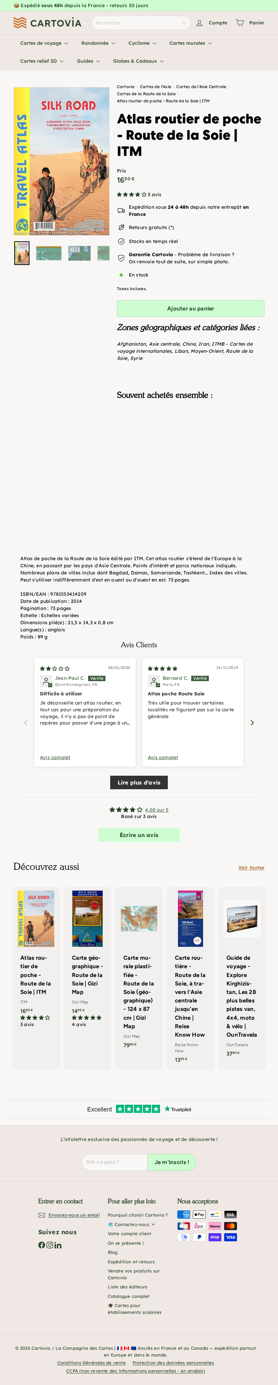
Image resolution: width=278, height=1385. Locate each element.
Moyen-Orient (207, 351)
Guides (86, 61)
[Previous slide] (25, 722)
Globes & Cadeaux (135, 61)
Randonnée (95, 43)
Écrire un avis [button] (139, 835)
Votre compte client (130, 1233)
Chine (189, 344)
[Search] (184, 23)
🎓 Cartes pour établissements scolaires (135, 1309)
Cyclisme (139, 43)
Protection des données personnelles (173, 1362)
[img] (55, 669)
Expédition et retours (131, 1261)
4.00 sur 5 (156, 810)
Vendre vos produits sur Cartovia (134, 1274)
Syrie (136, 358)
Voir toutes (251, 867)
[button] (132, 194)
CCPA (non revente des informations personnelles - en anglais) (135, 1370)
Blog (113, 1252)
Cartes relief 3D (39, 61)
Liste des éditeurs (127, 1286)
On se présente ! (126, 1243)
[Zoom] (61, 161)
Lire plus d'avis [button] (139, 782)
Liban (181, 351)
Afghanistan (131, 344)
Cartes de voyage (41, 43)
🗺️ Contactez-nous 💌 (132, 1224)
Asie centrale (164, 344)
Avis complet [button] (55, 757)
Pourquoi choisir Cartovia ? (138, 1215)
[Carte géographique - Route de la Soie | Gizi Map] (87, 961)
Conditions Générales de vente (91, 1362)
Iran (203, 344)
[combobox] (141, 23)
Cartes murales (188, 43)
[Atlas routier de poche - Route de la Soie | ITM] (190, 438)
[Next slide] (252, 722)
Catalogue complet (129, 1296)
